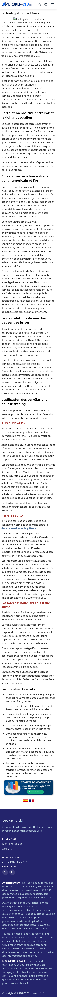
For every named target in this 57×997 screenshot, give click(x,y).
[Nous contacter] (46, 4)
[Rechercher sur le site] (39, 4)
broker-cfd (13, 820)
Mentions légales (12, 843)
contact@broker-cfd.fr (15, 862)
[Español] (25, 802)
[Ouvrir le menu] (52, 4)
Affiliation (7, 849)
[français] (31, 802)
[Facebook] (12, 872)
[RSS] (5, 872)
